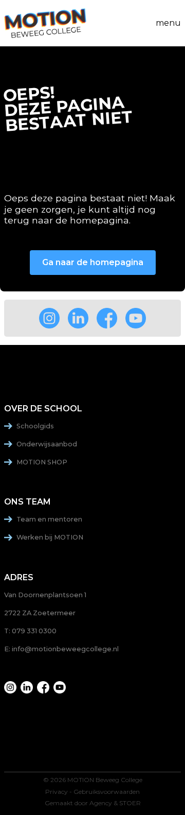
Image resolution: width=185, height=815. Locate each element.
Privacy (56, 791)
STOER (130, 803)
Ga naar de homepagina (92, 262)
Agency (100, 803)
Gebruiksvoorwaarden (106, 791)
